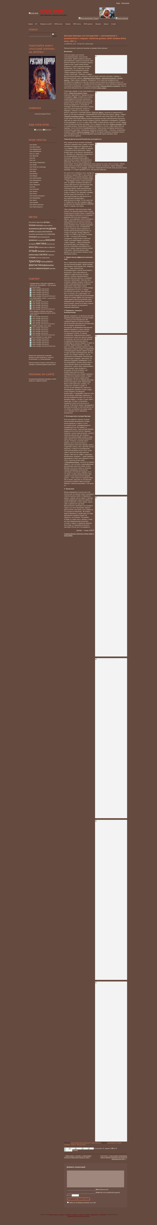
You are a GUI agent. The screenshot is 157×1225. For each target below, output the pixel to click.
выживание (34, 229)
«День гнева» (101, 88)
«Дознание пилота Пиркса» (92, 78)
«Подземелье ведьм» (72, 462)
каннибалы (32, 234)
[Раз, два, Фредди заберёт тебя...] (121, 18)
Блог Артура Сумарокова (37, 162)
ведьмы (46, 225)
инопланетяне (47, 231)
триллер (35, 261)
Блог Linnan (33, 193)
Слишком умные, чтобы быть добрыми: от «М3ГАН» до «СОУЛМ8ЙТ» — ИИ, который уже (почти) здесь (43, 285)
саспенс (43, 254)
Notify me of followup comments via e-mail (82, 1202)
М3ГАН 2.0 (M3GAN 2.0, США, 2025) (40, 337)
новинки (41, 247)
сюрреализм (45, 257)
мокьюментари (51, 244)
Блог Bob (32, 187)
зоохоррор (38, 231)
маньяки (50, 240)
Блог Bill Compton (35, 147)
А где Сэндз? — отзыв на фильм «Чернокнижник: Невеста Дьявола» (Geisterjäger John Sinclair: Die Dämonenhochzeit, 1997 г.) (113, 1157)
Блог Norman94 (34, 189)
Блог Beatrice (34, 173)
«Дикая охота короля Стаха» (78, 93)
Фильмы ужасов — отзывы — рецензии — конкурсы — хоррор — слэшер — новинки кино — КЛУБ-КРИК (77, 1214)
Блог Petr (32, 158)
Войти (118, 3)
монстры (33, 247)
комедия (33, 237)
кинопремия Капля (42, 234)
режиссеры (34, 254)
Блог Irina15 (33, 169)
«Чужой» (84, 168)
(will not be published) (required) (108, 1192)
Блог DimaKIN (34, 202)
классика (51, 234)
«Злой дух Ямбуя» (98, 112)
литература (41, 240)
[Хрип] (66, 1148)
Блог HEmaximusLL (35, 180)
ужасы (49, 261)
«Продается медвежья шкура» (74, 116)
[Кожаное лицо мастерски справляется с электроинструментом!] (88, 18)
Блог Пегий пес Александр (38, 167)
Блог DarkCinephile (35, 178)
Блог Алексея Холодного (37, 196)
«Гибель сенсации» (116, 124)
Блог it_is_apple (34, 153)
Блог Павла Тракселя (36, 207)
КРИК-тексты (96, 1142)
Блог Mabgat (33, 176)
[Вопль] (91, 1148)
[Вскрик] (85, 1148)
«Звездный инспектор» (108, 78)
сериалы (51, 255)
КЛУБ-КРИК (32, 222)
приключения (50, 251)
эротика (52, 268)
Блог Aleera (33, 200)
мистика (41, 243)
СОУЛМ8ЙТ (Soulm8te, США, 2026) (40, 326)
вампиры (39, 225)
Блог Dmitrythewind (35, 151)
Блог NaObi (33, 165)
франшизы (48, 265)
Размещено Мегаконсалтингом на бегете (78, 1216)
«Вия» (75, 97)
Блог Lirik (32, 160)
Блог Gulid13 (33, 191)
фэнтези (32, 268)
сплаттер (39, 257)
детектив (44, 228)
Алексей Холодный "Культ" (43, 114)
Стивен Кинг (39, 222)
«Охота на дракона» (83, 132)
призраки (41, 251)
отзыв (33, 250)
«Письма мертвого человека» (110, 86)
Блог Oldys (33, 171)
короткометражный (43, 237)
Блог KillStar (33, 145)
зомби (31, 231)
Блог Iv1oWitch (34, 182)
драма (52, 228)
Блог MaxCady (34, 156)
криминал (33, 240)
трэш (43, 261)
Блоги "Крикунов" (35, 184)
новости (46, 247)
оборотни (52, 247)
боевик (32, 225)
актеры (47, 222)
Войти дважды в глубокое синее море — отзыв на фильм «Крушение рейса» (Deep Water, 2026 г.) (42, 313)
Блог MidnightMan (35, 198)
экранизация (42, 268)
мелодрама (32, 244)
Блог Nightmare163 (35, 149)
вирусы (50, 225)
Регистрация (125, 3)
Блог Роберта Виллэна (36, 204)
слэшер (32, 257)
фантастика (36, 265)
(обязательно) (102, 1189)
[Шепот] (72, 1148)
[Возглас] (78, 1148)
